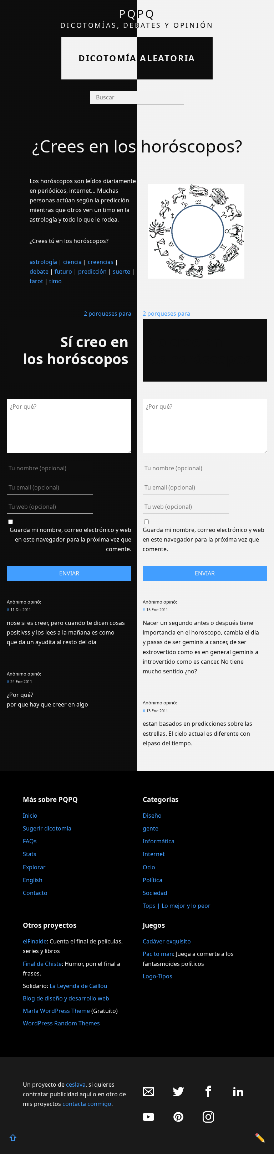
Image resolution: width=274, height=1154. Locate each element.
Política (152, 880)
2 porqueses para (107, 313)
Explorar (34, 867)
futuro (63, 271)
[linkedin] (238, 1095)
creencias (100, 262)
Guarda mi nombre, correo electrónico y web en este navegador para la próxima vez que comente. (70, 539)
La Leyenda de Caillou (78, 986)
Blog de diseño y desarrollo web (66, 998)
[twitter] (178, 1095)
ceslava (76, 1084)
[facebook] (208, 1095)
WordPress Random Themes (61, 1023)
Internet (154, 854)
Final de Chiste (42, 964)
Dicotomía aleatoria (137, 58)
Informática (158, 841)
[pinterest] (178, 1121)
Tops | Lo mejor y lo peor (176, 906)
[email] (148, 1095)
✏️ (260, 1137)
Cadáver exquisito (167, 941)
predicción (92, 271)
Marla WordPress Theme (56, 1011)
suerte (121, 271)
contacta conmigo (86, 1104)
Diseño (152, 815)
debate (39, 271)
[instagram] (208, 1121)
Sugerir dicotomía (47, 828)
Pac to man (158, 954)
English (32, 880)
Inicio (30, 815)
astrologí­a (43, 262)
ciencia (72, 262)
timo (55, 281)
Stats (29, 854)
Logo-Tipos (157, 976)
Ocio (149, 867)
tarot (36, 281)
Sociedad (155, 893)
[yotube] (148, 1121)
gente (150, 828)
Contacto (35, 893)
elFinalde (35, 941)
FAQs (30, 841)
